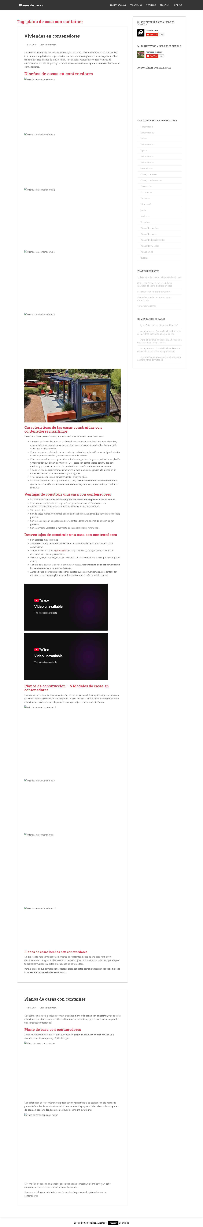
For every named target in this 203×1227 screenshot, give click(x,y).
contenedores (61, 550)
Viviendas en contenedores (52, 36)
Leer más (124, 1222)
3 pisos (143, 150)
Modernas (151, 5)
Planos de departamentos (152, 239)
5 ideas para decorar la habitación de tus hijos (159, 277)
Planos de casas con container (54, 999)
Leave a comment (48, 44)
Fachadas (145, 198)
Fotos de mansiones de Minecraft (162, 325)
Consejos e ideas (148, 174)
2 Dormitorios (147, 132)
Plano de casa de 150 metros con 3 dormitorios (154, 298)
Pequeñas (164, 5)
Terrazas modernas (146, 305)
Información (146, 204)
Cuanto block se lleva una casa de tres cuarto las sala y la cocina (158, 332)
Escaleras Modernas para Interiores (154, 291)
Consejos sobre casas (151, 180)
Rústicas (178, 5)
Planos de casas (31, 5)
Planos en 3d (146, 251)
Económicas (136, 5)
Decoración (146, 186)
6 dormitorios (147, 168)
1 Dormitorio (146, 126)
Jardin (143, 210)
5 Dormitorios (147, 162)
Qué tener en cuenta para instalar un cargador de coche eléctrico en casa (155, 284)
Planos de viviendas (149, 245)
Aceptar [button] (113, 1222)
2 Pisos (143, 138)
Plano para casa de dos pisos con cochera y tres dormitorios (159, 358)
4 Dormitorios (147, 156)
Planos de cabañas (149, 228)
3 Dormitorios (147, 144)
